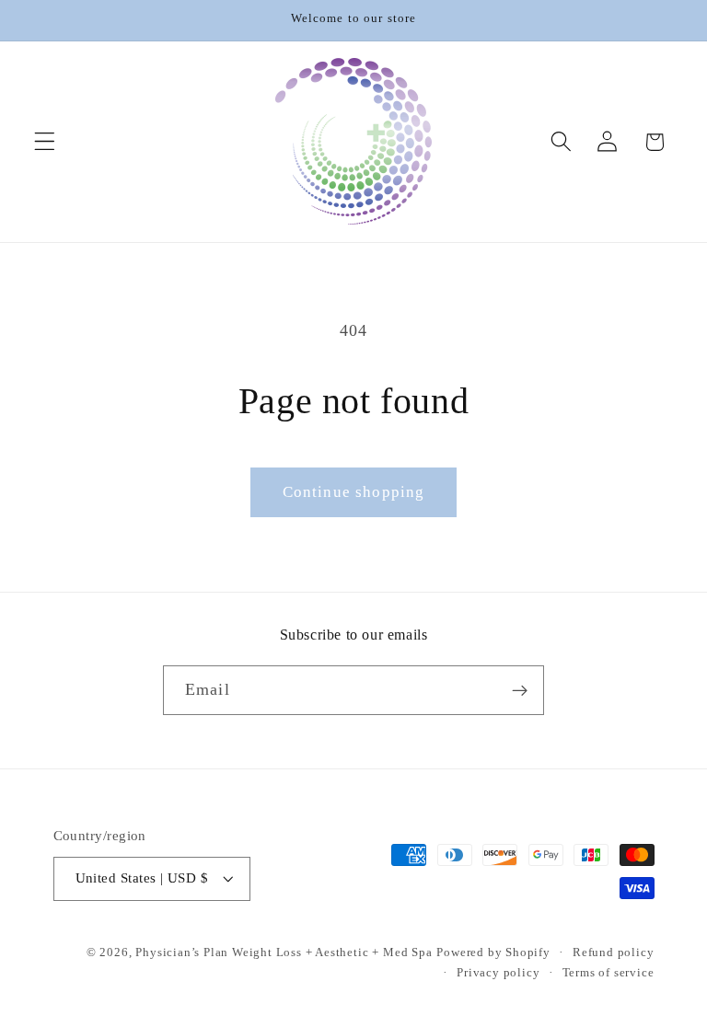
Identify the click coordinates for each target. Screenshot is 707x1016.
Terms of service (608, 972)
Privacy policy (498, 972)
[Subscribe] (519, 690)
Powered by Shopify (493, 952)
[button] (44, 142)
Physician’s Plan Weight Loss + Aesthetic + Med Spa (283, 952)
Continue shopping (354, 492)
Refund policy (613, 952)
